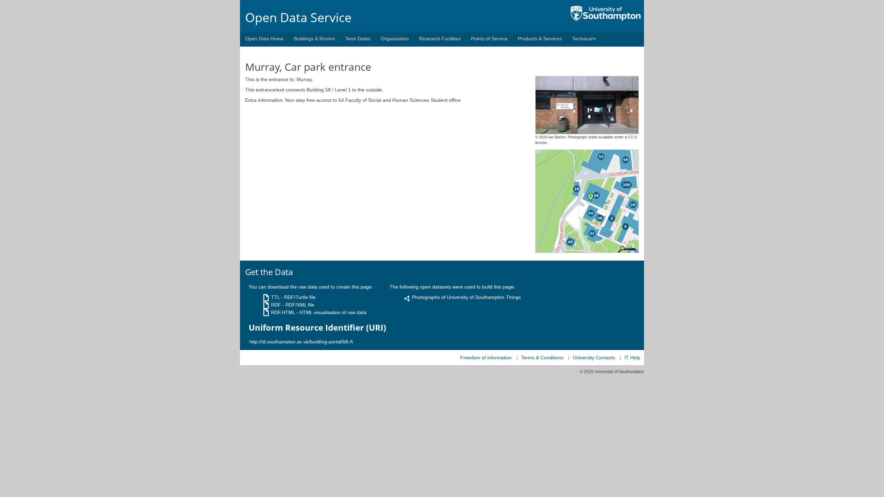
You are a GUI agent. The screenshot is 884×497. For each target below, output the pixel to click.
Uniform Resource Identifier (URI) (317, 327)
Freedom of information (486, 357)
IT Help (632, 357)
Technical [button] (582, 38)
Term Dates (358, 38)
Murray (304, 79)
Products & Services (540, 38)
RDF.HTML (283, 312)
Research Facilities (440, 38)
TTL (275, 297)
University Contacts (594, 357)
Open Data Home (264, 38)
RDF (276, 305)
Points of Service (489, 38)
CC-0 (632, 137)
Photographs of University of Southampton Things (466, 297)
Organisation (395, 38)
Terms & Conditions (542, 357)
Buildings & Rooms (314, 38)
